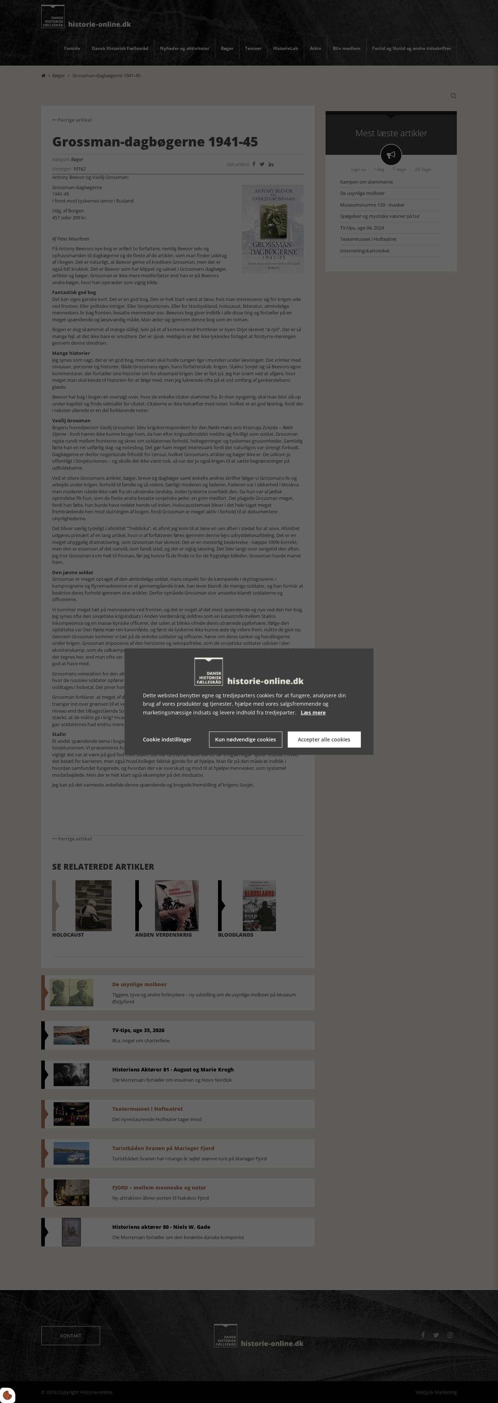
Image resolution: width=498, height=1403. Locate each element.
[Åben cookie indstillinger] (7, 1395)
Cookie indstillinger (167, 739)
